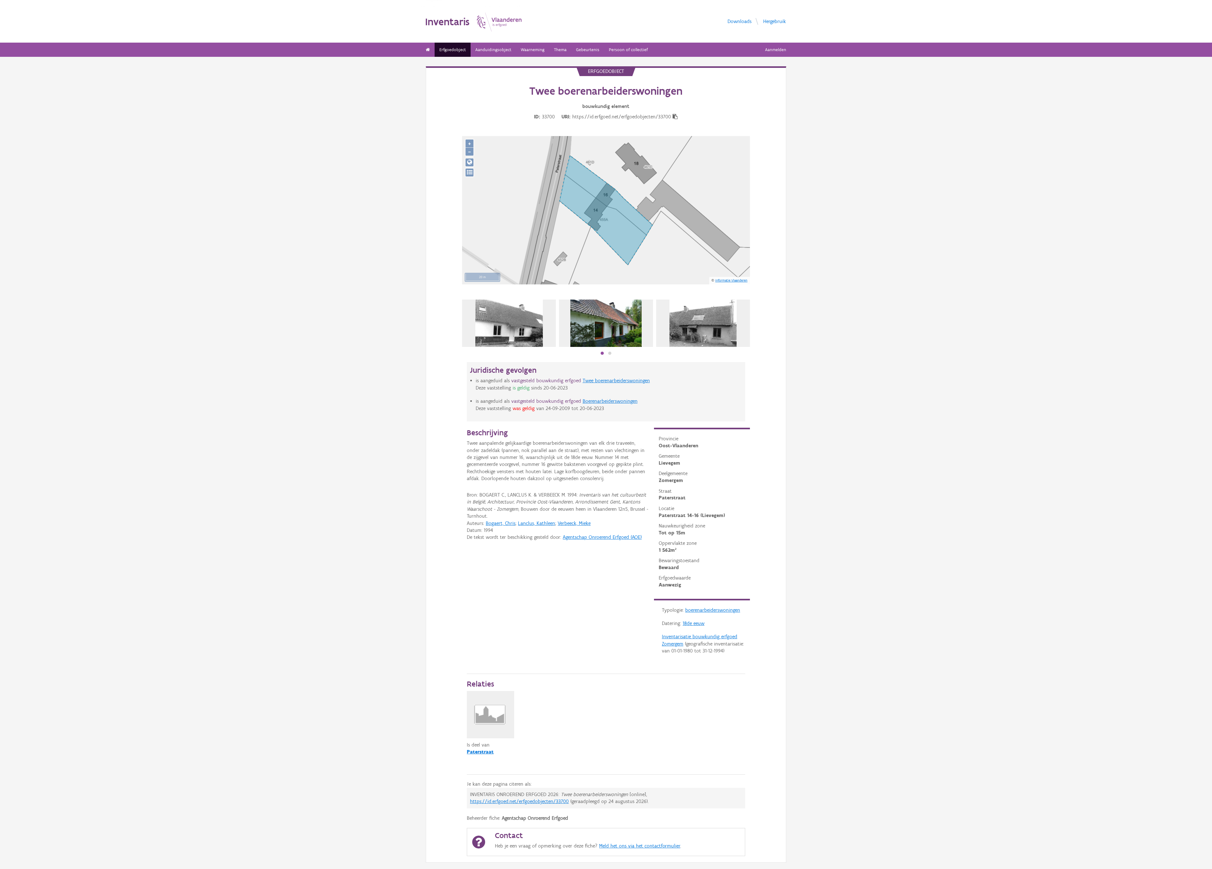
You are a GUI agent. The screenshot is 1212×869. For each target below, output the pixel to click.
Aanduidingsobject (493, 49)
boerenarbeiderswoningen (712, 610)
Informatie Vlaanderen (731, 280)
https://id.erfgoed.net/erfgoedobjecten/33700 (519, 801)
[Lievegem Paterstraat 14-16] (509, 323)
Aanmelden (775, 49)
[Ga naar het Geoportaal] (469, 162)
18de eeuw (693, 623)
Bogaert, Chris (500, 523)
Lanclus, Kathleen (536, 523)
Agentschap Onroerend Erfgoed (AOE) (602, 537)
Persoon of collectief (628, 49)
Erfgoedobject (452, 49)
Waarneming (532, 49)
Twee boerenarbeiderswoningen (616, 381)
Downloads (740, 21)
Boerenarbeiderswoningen (610, 401)
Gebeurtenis (587, 49)
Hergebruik (774, 21)
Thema (560, 49)
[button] (602, 353)
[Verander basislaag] (469, 172)
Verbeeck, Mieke (574, 523)
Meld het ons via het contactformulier (639, 846)
